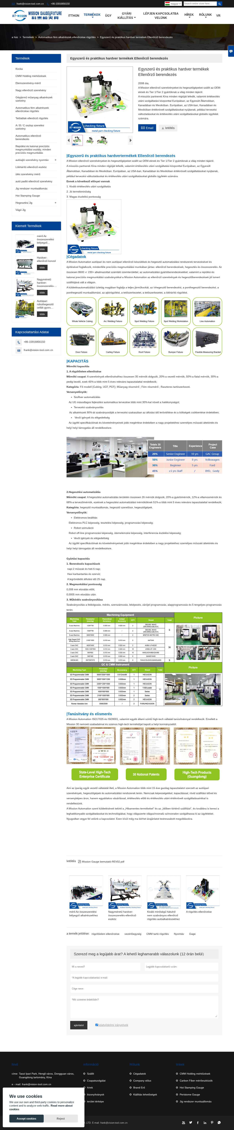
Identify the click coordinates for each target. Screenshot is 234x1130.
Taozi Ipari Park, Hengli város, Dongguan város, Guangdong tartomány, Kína (46, 1075)
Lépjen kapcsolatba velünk (161, 15)
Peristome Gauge (190, 1094)
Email (147, 128)
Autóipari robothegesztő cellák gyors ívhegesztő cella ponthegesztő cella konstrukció (46, 304)
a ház (15, 37)
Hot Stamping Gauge (28, 195)
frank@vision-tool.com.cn (30, 3)
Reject (61, 1118)
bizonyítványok (95, 1094)
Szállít (90, 1073)
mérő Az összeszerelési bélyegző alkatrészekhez (45, 239)
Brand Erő (139, 1087)
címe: (15, 1073)
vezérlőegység (132, 933)
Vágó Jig (21, 209)
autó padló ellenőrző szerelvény (34, 181)
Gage (192, 933)
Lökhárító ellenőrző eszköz (31, 167)
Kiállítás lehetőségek (145, 1094)
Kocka (19, 68)
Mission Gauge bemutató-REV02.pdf (101, 861)
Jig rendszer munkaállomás (31, 188)
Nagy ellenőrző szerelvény (31, 90)
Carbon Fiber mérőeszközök (196, 1080)
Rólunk (205, 14)
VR (218, 15)
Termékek (92, 14)
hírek (90, 1087)
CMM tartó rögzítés (157, 933)
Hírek (189, 14)
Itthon (73, 15)
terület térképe (95, 1101)
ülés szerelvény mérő (28, 174)
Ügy (108, 15)
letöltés (168, 128)
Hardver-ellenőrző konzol (46, 259)
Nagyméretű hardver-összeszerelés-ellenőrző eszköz (46, 282)
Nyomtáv (179, 933)
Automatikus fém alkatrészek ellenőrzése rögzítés (67, 37)
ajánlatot (79, 1025)
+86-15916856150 (60, 3)
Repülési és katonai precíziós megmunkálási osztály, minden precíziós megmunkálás (33, 149)
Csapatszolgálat (96, 1080)
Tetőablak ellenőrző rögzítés (32, 118)
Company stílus (142, 1080)
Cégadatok (139, 1073)
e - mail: (16, 1084)
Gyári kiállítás (125, 15)
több (42, 249)
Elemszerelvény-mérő (28, 83)
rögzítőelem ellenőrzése (105, 933)
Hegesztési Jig (24, 202)
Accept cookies (26, 1118)
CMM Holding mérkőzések (31, 75)
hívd (15, 1064)
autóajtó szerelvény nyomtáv (32, 159)
